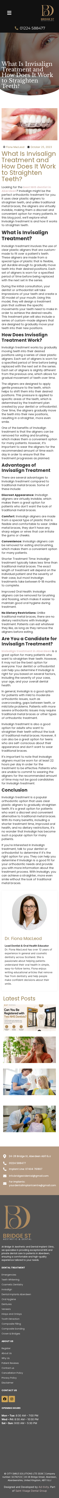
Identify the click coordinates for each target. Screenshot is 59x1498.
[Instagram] (12, 1399)
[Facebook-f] (5, 1399)
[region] (29, 1470)
